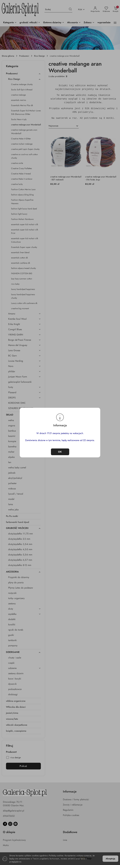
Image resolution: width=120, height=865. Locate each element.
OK (60, 451)
